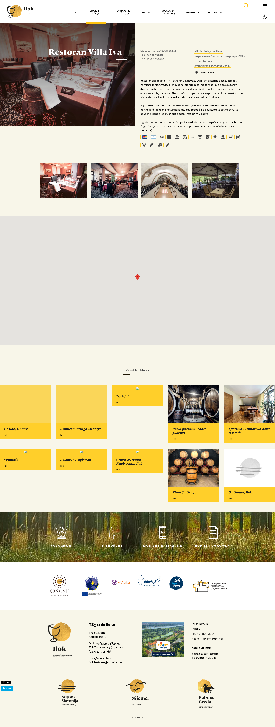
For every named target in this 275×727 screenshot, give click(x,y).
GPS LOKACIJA (208, 72)
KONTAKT (197, 628)
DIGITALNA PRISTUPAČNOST (207, 638)
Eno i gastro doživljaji (123, 12)
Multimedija (215, 12)
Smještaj (145, 12)
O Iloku (74, 12)
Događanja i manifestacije (168, 12)
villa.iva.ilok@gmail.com (208, 51)
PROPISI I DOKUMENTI (204, 633)
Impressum (137, 717)
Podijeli (7, 688)
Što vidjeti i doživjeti (96, 12)
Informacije (193, 12)
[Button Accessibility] (265, 22)
